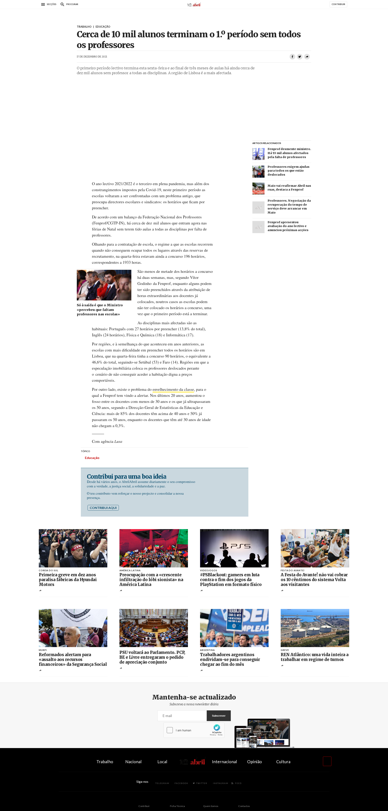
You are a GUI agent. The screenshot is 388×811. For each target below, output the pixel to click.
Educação (92, 458)
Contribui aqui (103, 508)
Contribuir (144, 806)
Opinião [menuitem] (254, 761)
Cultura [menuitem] (283, 761)
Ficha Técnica (177, 806)
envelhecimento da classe (173, 389)
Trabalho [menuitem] (104, 761)
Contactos (244, 806)
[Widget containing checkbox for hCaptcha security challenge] (194, 730)
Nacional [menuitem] (133, 761)
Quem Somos (210, 806)
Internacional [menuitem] (224, 761)
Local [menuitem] (162, 761)
